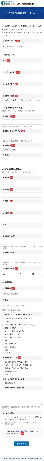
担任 (29, 100)
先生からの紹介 (11, 328)
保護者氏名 (7, 155)
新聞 (6, 350)
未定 (6, 374)
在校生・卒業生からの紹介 (15, 331)
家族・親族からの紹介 (13, 334)
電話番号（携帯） (9, 252)
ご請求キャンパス (11, 40)
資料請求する (10, 383)
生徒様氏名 (8, 116)
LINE (7, 321)
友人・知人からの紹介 (13, 337)
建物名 (5, 224)
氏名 (6, 60)
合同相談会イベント (12, 344)
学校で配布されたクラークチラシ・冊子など (21, 325)
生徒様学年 (8, 288)
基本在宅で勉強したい (13, 371)
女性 (14, 150)
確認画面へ (21, 443)
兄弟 (22, 100)
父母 (14, 100)
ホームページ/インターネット (16, 318)
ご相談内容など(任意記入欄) (13, 387)
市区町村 (8, 201)
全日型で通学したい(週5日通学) (16, 362)
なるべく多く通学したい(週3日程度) (18, 365)
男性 (6, 150)
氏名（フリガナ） (11, 72)
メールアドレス (10, 84)
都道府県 (8, 189)
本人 (6, 100)
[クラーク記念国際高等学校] (17, 3)
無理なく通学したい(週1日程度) (16, 368)
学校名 (5, 300)
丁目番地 (8, 212)
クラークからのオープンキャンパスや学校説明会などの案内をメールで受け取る (23, 418)
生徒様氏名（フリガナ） (13, 131)
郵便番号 (8, 177)
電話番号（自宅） (9, 236)
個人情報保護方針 (20, 431)
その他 (37, 100)
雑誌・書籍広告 (11, 347)
